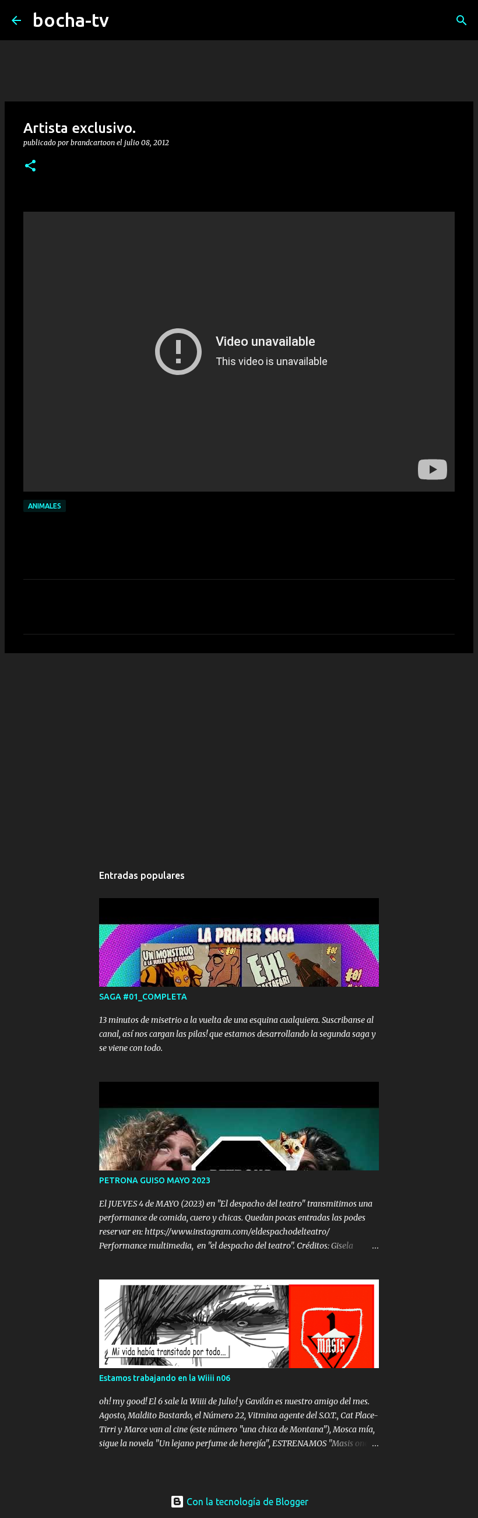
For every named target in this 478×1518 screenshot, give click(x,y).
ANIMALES (44, 506)
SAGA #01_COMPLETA (143, 996)
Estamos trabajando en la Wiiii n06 (164, 1378)
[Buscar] (125, 20)
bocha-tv (71, 19)
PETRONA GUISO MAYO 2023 (154, 1180)
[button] (30, 166)
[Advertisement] (239, 752)
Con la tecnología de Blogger (246, 1501)
